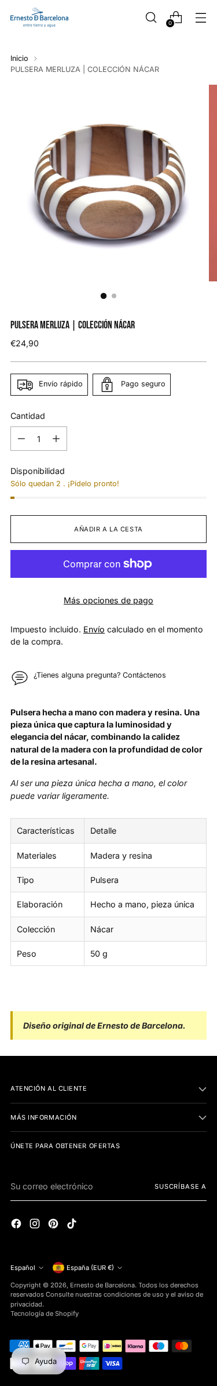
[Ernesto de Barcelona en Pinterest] (54, 1225)
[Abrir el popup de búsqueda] (151, 18)
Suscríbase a (181, 1186)
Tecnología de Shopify (44, 1313)
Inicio (19, 58)
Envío (94, 629)
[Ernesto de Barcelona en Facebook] (17, 1225)
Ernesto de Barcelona (102, 1285)
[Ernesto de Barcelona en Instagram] (36, 1225)
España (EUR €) (90, 1268)
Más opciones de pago (108, 600)
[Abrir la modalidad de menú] (200, 18)
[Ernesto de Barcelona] (39, 17)
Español (22, 1268)
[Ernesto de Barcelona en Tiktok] (73, 1225)
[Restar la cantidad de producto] (21, 438)
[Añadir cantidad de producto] (56, 438)
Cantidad (27, 416)
